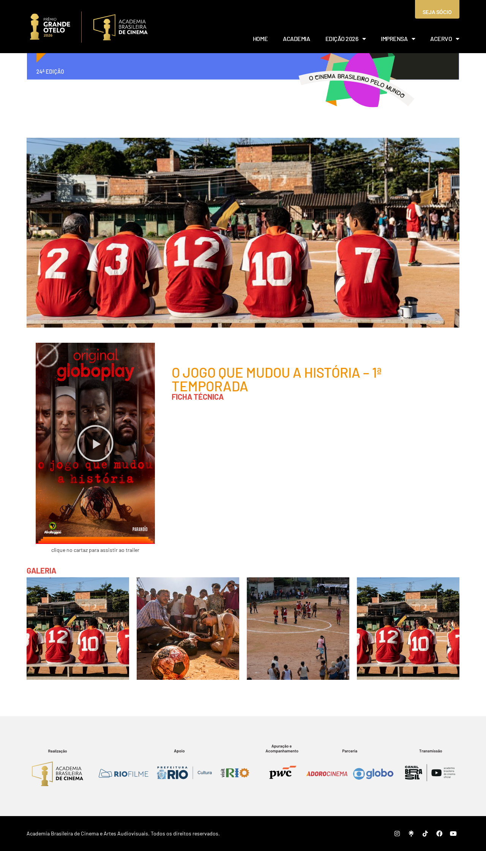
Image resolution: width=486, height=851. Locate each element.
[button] (95, 443)
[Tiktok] (425, 833)
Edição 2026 (341, 38)
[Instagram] (397, 833)
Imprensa (394, 38)
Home (260, 38)
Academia (296, 38)
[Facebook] (439, 833)
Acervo (441, 38)
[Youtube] (453, 833)
